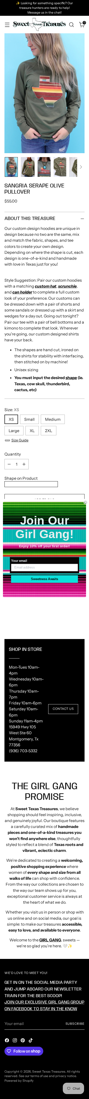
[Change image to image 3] (44, 167)
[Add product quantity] (24, 464)
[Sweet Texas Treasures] (39, 24)
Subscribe (75, 1024)
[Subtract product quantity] (9, 464)
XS (11, 419)
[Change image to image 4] (60, 167)
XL (32, 430)
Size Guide (19, 440)
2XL (48, 430)
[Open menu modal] (7, 24)
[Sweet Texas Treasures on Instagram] (15, 1041)
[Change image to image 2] (28, 167)
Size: (11, 409)
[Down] (81, 167)
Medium (53, 419)
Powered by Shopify (19, 1080)
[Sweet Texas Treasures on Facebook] (7, 1041)
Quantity (12, 454)
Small (29, 419)
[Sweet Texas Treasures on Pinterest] (23, 1041)
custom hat (45, 286)
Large (14, 430)
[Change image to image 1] (11, 167)
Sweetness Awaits (44, 579)
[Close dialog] (86, 502)
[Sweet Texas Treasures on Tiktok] (31, 1041)
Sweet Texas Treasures (48, 1071)
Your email (19, 561)
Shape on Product (21, 478)
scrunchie (67, 286)
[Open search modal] (71, 24)
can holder (22, 292)
